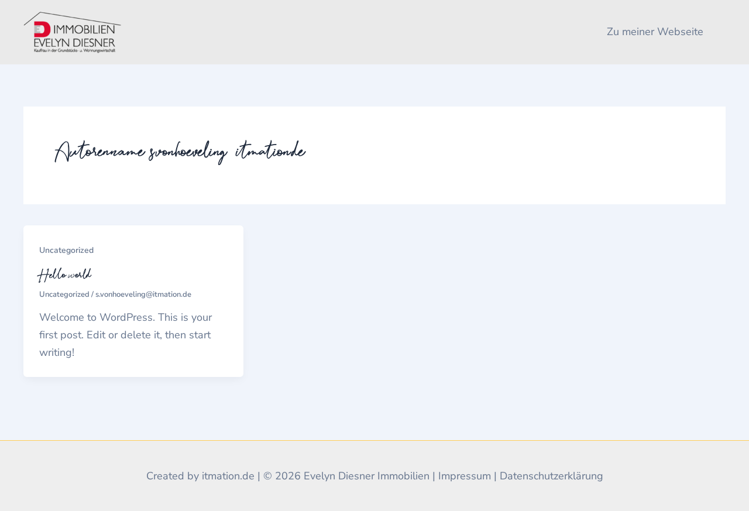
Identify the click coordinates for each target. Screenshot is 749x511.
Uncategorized (66, 250)
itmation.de (228, 476)
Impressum (464, 476)
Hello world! (66, 274)
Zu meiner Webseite (655, 32)
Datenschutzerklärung (551, 476)
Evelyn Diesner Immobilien (367, 476)
